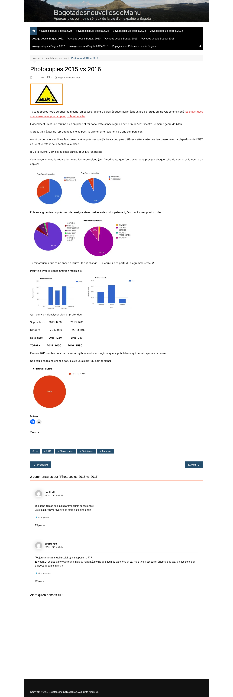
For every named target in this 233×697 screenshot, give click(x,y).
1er (36, 451)
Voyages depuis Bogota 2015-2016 (88, 46)
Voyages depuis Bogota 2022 (166, 30)
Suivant (192, 465)
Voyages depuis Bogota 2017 (48, 46)
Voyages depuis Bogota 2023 (129, 30)
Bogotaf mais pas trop (69, 77)
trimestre (106, 451)
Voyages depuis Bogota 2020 (83, 38)
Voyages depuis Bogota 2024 (92, 30)
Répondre (40, 525)
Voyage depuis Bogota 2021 (48, 38)
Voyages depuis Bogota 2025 (55, 30)
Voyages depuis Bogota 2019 (120, 38)
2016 (48, 451)
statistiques (87, 451)
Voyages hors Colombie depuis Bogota (134, 46)
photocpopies (66, 451)
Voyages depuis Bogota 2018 (157, 38)
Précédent (42, 465)
